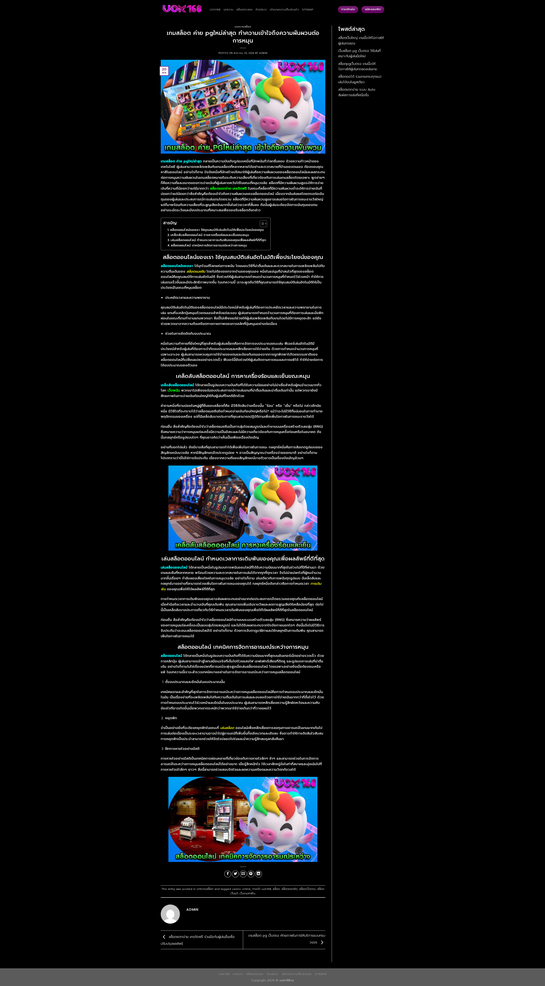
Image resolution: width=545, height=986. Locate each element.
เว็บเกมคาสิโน (247, 893)
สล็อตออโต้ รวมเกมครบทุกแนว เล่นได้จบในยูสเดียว (360, 79)
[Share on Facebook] (227, 873)
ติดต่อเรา (261, 9)
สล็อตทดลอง (244, 9)
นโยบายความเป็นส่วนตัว (284, 9)
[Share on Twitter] (235, 873)
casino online (241, 889)
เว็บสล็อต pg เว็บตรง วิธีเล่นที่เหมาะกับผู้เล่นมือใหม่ (359, 53)
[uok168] (182, 9)
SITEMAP (307, 9)
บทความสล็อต (243, 27)
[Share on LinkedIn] (258, 873)
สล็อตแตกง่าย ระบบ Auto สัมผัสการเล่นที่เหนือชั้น (356, 92)
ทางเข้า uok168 (261, 889)
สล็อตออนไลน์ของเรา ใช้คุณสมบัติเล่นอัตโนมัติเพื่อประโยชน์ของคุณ (217, 229)
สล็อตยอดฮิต (289, 889)
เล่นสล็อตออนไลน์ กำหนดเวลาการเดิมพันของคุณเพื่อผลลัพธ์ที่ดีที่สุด (218, 240)
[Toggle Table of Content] (261, 223)
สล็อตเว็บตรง (307, 889)
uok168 (215, 9)
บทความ (229, 9)
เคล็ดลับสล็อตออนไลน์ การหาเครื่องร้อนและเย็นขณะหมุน (210, 235)
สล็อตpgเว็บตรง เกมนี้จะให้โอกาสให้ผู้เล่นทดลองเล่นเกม (357, 66)
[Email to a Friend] (243, 873)
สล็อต (276, 889)
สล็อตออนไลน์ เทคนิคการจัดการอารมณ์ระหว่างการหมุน (209, 245)
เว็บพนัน (174, 390)
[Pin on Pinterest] (250, 873)
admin (263, 53)
